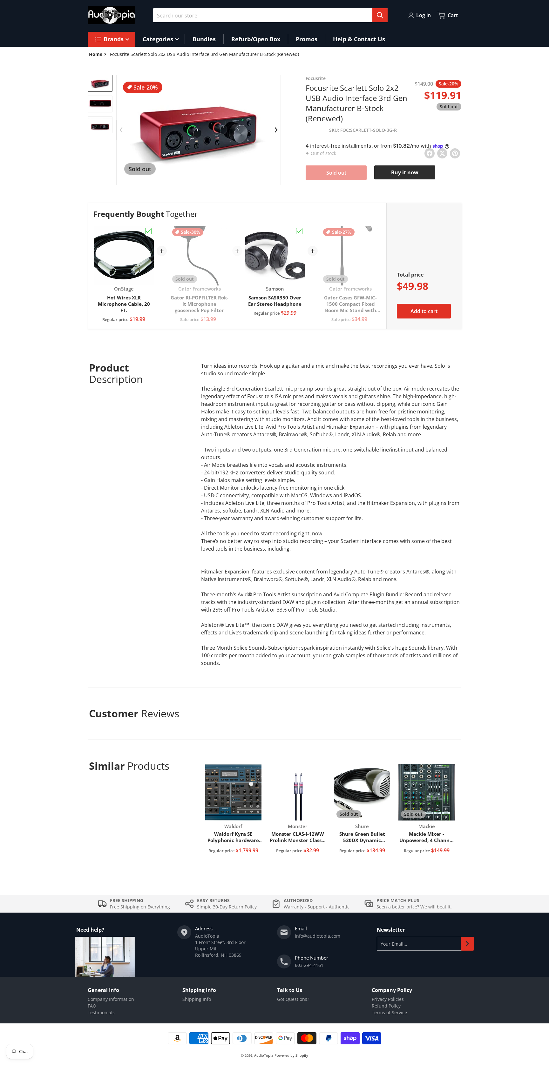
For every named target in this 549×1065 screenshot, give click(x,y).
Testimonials (101, 1012)
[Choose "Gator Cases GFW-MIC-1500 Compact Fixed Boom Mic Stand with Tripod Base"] (375, 231)
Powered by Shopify (291, 1055)
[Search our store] (380, 15)
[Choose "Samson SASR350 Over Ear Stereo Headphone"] (299, 231)
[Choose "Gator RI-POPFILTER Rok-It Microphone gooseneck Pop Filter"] (224, 231)
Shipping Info (196, 999)
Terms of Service (389, 1012)
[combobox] (270, 15)
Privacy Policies (388, 999)
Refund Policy (386, 1006)
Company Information (111, 999)
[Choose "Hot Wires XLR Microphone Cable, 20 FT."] (148, 231)
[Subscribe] (467, 944)
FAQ (92, 1006)
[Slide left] (121, 130)
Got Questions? (293, 999)
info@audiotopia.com (317, 936)
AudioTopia (263, 1055)
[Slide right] (276, 130)
